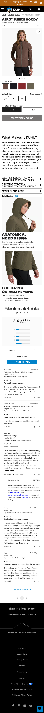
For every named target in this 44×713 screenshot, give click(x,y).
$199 (3, 26)
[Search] (35, 350)
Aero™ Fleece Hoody (20, 19)
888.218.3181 (15, 492)
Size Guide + (36, 94)
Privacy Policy (22, 660)
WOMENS (11, 15)
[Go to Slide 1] (19, 78)
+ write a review (22, 362)
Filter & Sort (22, 356)
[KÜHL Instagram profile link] (19, 705)
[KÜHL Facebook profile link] (13, 705)
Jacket (32, 110)
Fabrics (22, 665)
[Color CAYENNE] (22, 86)
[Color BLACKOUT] (13, 86)
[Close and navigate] (41, 3)
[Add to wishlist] (38, 31)
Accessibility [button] (22, 672)
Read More (9, 470)
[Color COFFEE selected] (5, 86)
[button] (3, 9)
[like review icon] (34, 397)
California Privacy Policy (22, 695)
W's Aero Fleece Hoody (31, 15)
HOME (4, 15)
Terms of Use (22, 654)
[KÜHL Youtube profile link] (30, 705)
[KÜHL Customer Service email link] (24, 705)
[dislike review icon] (38, 397)
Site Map (22, 649)
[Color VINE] (30, 86)
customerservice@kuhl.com (18, 495)
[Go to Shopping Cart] (38, 9)
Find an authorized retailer (22, 615)
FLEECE (17, 15)
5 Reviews (23, 322)
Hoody (12, 110)
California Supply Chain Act (22, 689)
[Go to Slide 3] (24, 78)
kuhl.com (25, 497)
